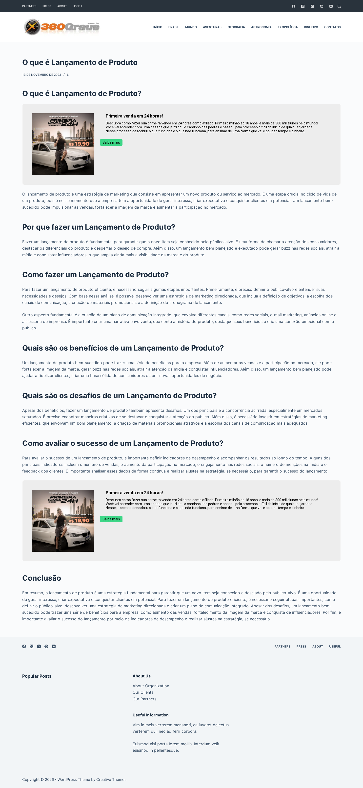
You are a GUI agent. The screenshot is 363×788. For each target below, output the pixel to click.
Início (157, 27)
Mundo (191, 27)
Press (46, 6)
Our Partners (144, 698)
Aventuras (212, 27)
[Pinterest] (321, 6)
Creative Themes (111, 779)
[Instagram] (312, 6)
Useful (78, 6)
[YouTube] (331, 6)
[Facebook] (293, 6)
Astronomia (261, 27)
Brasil (173, 27)
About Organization (151, 685)
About (62, 6)
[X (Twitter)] (302, 6)
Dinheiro (311, 27)
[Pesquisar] (339, 6)
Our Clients (143, 692)
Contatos (332, 27)
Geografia (236, 27)
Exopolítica (288, 27)
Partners (29, 6)
